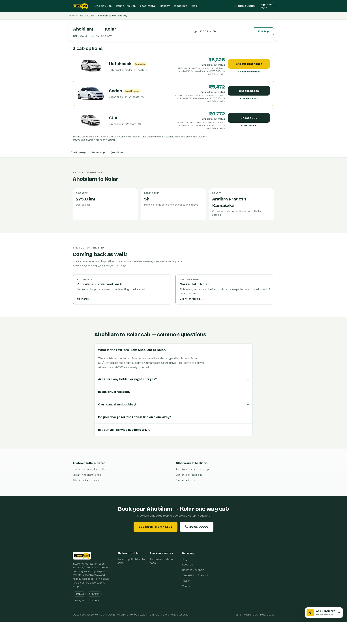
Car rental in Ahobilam (189, 474)
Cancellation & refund (195, 575)
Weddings (180, 6)
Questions (116, 152)
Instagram (80, 600)
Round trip (98, 152)
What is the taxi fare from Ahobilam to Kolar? (132, 350)
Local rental (148, 6)
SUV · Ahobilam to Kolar (86, 480)
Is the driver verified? (114, 392)
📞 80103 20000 (245, 6)
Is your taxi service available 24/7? (124, 430)
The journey (78, 152)
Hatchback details (250, 71)
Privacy (186, 580)
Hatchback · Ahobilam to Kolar (90, 469)
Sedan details (250, 98)
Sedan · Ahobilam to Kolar (87, 474)
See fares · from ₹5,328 (155, 526)
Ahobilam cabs (86, 15)
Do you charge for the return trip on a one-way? (134, 417)
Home (71, 15)
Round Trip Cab (126, 6)
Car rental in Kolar (186, 480)
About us (187, 564)
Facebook (79, 593)
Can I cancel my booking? (117, 404)
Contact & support (193, 570)
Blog (194, 6)
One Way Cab (103, 6)
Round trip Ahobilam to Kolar (131, 561)
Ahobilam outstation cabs (162, 561)
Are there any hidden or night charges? (127, 379)
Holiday (165, 6)
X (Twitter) (94, 593)
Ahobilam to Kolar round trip (192, 469)
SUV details (250, 125)
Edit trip (263, 31)
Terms (186, 586)
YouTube (95, 600)
